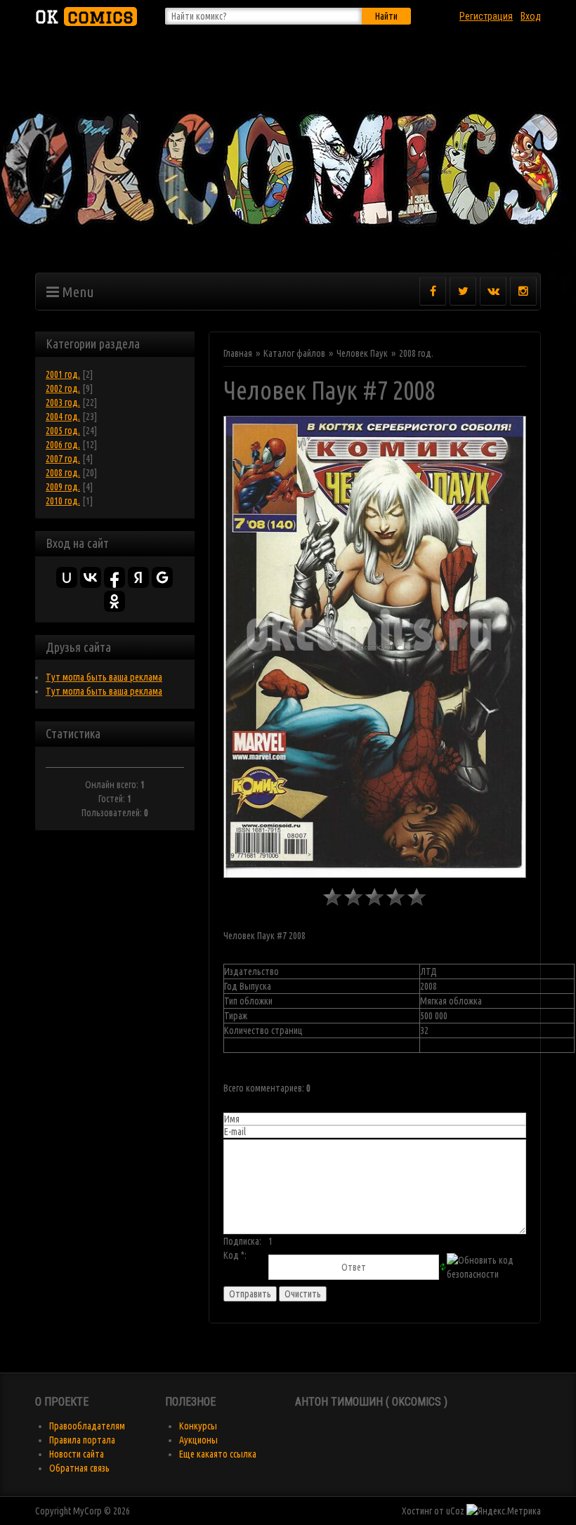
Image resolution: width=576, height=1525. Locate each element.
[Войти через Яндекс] (138, 577)
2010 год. (63, 500)
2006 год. (63, 444)
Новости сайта (76, 1454)
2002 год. (63, 388)
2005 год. (63, 430)
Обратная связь (79, 1468)
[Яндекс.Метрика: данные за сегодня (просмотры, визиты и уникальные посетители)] (503, 1511)
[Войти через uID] (66, 577)
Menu (76, 291)
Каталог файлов (294, 353)
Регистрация (486, 16)
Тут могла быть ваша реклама (104, 677)
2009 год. (63, 486)
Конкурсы (198, 1426)
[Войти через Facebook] (114, 577)
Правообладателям (87, 1426)
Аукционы (198, 1440)
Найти (386, 16)
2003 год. (63, 402)
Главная (237, 353)
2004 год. (63, 416)
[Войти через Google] (162, 577)
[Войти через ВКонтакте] (90, 577)
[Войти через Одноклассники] (114, 601)
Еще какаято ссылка (217, 1454)
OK (84, 16)
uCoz (455, 1511)
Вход (531, 16)
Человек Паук (362, 353)
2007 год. (63, 458)
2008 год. (63, 472)
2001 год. (63, 374)
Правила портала (82, 1440)
